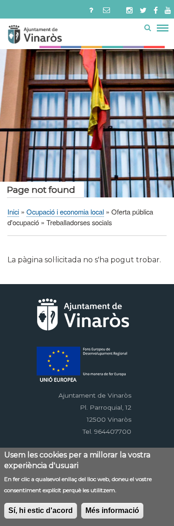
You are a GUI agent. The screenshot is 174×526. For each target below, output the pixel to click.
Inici (13, 211)
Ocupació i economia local (65, 211)
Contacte (91, 8)
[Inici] (51, 36)
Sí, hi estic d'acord (40, 510)
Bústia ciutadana (108, 8)
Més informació (112, 510)
